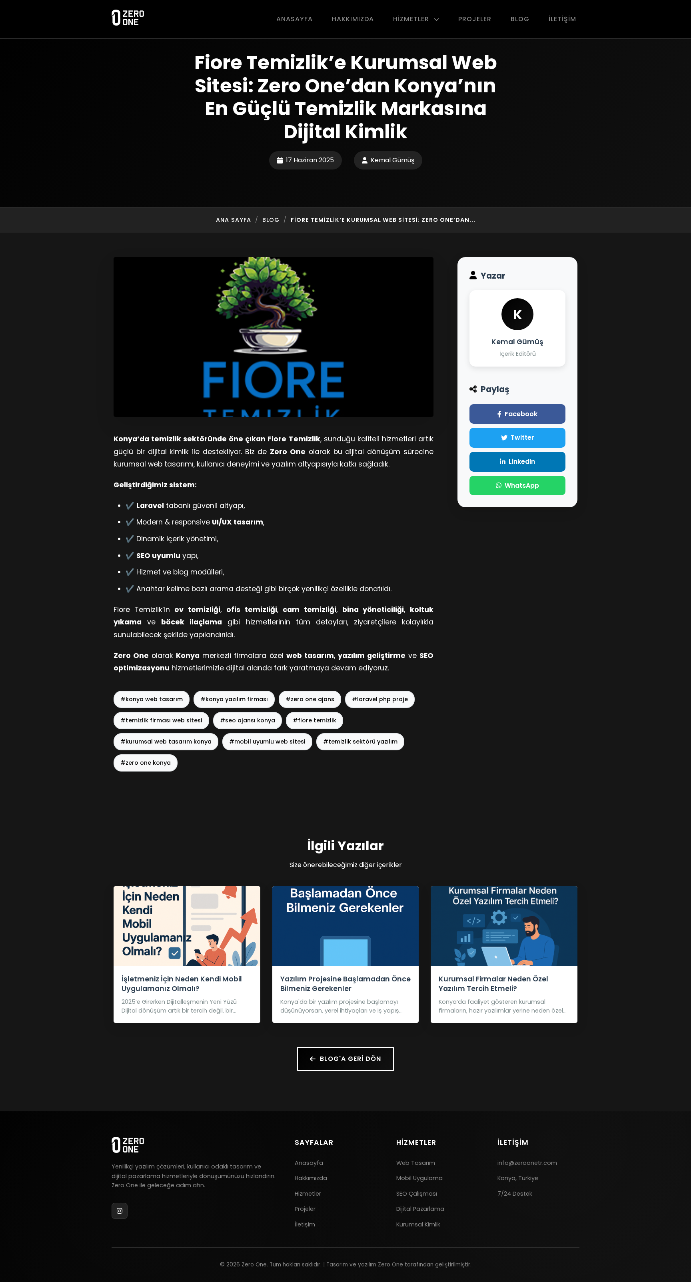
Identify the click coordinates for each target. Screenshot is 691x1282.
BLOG (520, 19)
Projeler (305, 1209)
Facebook (521, 414)
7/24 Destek (514, 1194)
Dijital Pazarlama (420, 1209)
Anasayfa (309, 1163)
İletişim (305, 1224)
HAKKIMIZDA (353, 19)
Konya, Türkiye (517, 1178)
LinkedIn (522, 461)
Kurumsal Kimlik (418, 1224)
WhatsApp (522, 485)
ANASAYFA (294, 19)
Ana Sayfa (233, 220)
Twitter (522, 437)
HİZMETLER (412, 19)
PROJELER (474, 19)
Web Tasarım (415, 1163)
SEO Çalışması (416, 1194)
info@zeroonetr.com (527, 1163)
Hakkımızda (311, 1178)
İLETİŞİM (562, 19)
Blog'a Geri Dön (350, 1058)
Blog (271, 220)
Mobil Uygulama (419, 1178)
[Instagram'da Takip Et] (120, 1211)
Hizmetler (308, 1194)
